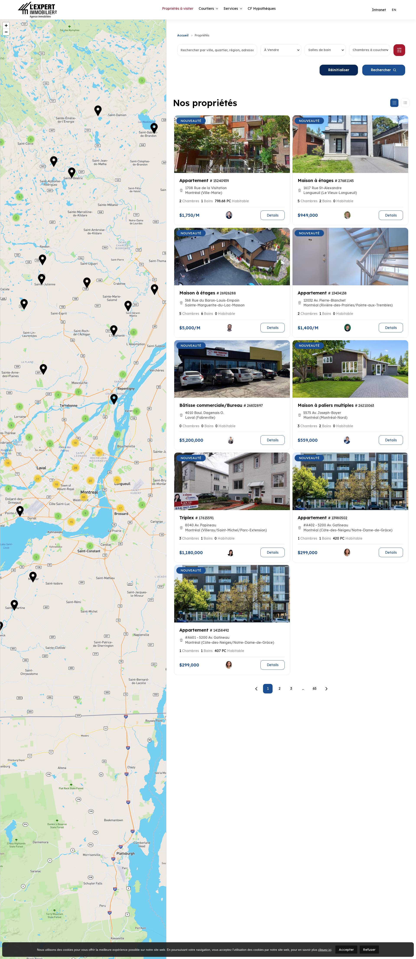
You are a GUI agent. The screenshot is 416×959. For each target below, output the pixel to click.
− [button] (6, 32)
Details (272, 215)
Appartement (193, 180)
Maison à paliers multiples (326, 405)
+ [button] (6, 25)
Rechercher (381, 70)
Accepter (346, 950)
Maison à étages (315, 180)
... (303, 688)
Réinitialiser (338, 70)
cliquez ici (324, 949)
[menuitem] (394, 10)
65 (315, 688)
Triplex (186, 517)
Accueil (182, 35)
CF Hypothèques (262, 8)
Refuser (369, 950)
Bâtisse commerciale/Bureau (210, 405)
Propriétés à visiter (177, 8)
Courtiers (206, 8)
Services (231, 8)
